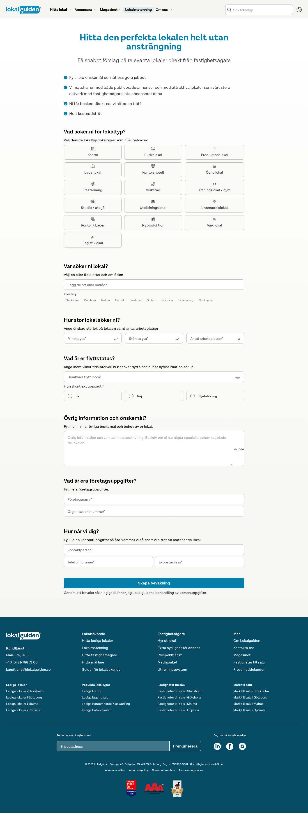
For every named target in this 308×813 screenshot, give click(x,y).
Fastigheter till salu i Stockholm (180, 691)
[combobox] (262, 9)
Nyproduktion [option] (153, 225)
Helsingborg (185, 300)
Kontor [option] (92, 154)
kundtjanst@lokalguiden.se (28, 669)
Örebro (151, 300)
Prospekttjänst (170, 655)
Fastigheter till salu (249, 662)
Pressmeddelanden (249, 669)
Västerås (136, 300)
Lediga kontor (91, 691)
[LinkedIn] (217, 746)
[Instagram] (242, 746)
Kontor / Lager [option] (92, 225)
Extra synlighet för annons (179, 647)
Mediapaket (167, 662)
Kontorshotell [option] (153, 172)
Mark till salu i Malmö (248, 704)
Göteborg (90, 300)
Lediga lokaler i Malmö (22, 704)
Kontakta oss (244, 647)
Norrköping (206, 300)
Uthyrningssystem (172, 669)
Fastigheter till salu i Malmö (177, 704)
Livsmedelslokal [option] (214, 207)
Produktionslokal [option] (214, 154)
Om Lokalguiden (246, 640)
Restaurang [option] (92, 190)
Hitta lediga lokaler (97, 640)
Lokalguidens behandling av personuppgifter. (170, 592)
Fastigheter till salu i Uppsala (178, 710)
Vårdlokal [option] (214, 225)
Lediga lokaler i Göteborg (24, 697)
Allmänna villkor (115, 770)
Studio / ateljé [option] (92, 207)
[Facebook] (229, 746)
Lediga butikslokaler (96, 710)
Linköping (167, 300)
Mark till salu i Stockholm (251, 691)
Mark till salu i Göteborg (250, 697)
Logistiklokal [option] (93, 243)
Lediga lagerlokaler (96, 697)
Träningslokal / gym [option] (214, 190)
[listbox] (154, 196)
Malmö (105, 300)
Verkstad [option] (153, 190)
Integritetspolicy (138, 770)
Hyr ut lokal (167, 640)
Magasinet (242, 655)
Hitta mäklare (93, 662)
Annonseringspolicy (191, 770)
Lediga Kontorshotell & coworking (106, 704)
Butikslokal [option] (153, 154)
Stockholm (72, 300)
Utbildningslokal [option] (153, 207)
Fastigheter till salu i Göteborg (179, 697)
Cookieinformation (163, 770)
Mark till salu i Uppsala (249, 710)
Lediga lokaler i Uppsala (23, 710)
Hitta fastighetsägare (99, 655)
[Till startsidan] (23, 10)
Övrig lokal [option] (214, 172)
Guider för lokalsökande (101, 669)
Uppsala (120, 300)
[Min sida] (299, 9)
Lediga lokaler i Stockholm (25, 691)
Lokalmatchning (95, 647)
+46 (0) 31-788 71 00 (22, 662)
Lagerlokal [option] (92, 172)
